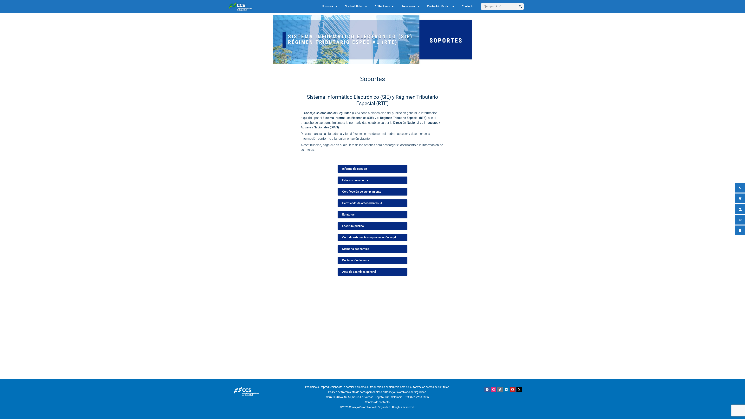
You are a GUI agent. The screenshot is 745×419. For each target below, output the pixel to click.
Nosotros (328, 6)
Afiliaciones (382, 6)
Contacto (467, 6)
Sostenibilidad (354, 6)
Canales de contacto (377, 402)
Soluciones (408, 6)
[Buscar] (520, 6)
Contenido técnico (438, 6)
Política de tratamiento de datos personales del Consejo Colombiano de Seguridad (377, 392)
